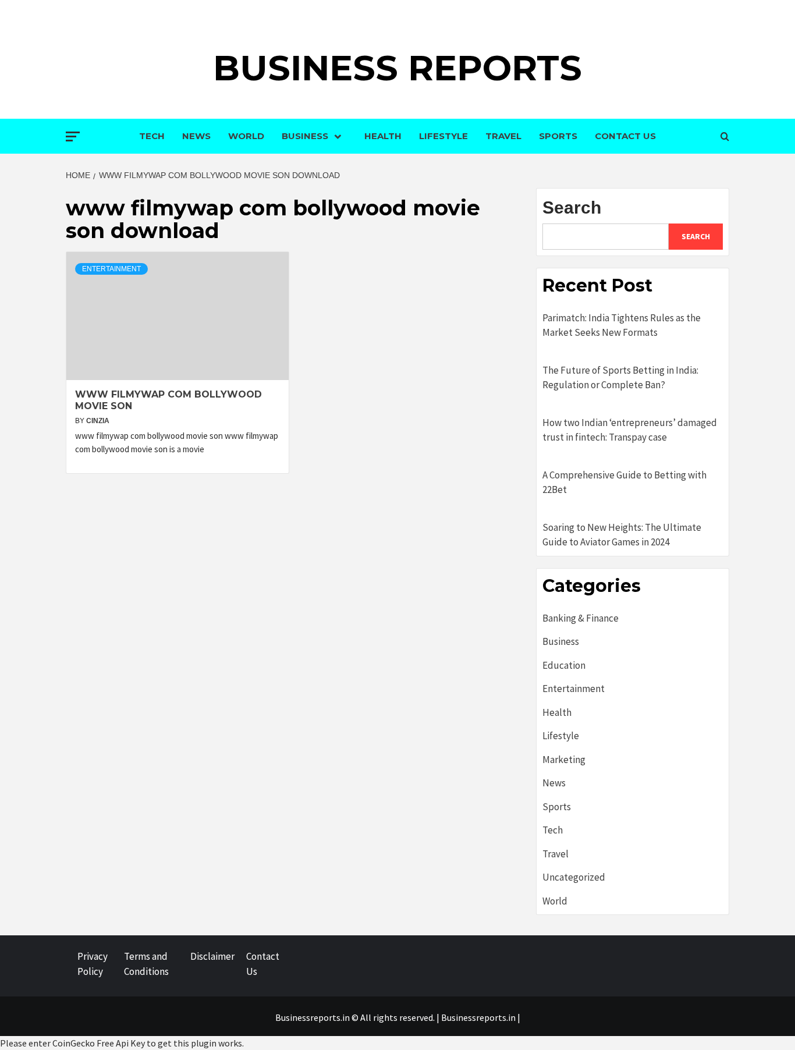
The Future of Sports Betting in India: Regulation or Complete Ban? (620, 378)
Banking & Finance (580, 618)
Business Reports (397, 68)
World (246, 135)
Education (563, 665)
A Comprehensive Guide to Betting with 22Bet (624, 482)
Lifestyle (443, 135)
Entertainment (111, 269)
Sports (558, 135)
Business (305, 135)
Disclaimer (212, 956)
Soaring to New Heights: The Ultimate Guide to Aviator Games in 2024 (621, 535)
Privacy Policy (92, 964)
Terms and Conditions (146, 964)
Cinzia (97, 421)
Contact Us (625, 135)
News (196, 135)
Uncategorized (573, 877)
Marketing (563, 759)
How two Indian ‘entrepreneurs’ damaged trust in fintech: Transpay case (629, 430)
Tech (152, 135)
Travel (503, 135)
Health (383, 135)
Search (571, 207)
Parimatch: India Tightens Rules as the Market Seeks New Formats (621, 325)
